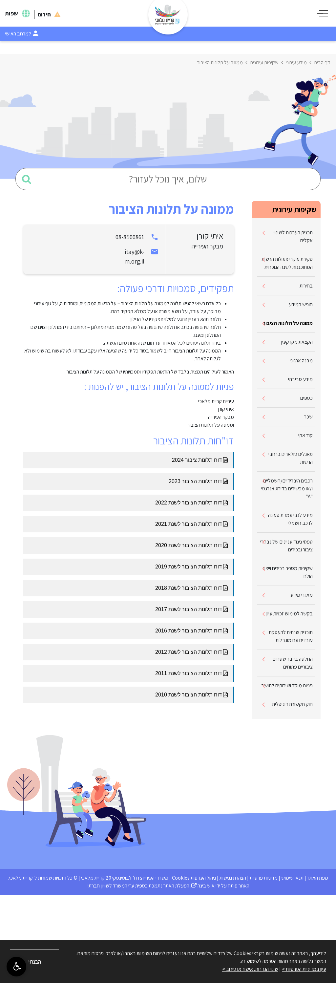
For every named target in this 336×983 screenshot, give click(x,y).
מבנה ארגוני (301, 360)
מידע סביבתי (300, 379)
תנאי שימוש (292, 877)
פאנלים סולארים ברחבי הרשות (290, 458)
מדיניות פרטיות (264, 877)
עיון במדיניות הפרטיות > (304, 969)
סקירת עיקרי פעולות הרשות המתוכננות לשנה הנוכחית (287, 263)
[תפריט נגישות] (16, 966)
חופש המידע (301, 304)
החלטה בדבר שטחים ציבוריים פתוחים (293, 662)
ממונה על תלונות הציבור (288, 323)
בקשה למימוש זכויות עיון (289, 613)
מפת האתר (317, 877)
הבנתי (34, 961)
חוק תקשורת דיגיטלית (292, 704)
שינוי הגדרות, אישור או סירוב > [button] (250, 969)
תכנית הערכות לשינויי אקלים (293, 236)
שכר (308, 416)
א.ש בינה (203, 885)
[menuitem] (286, 237)
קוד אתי (305, 435)
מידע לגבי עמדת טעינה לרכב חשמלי (290, 519)
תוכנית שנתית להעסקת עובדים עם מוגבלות (291, 636)
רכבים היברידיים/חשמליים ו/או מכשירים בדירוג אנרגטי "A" (287, 488)
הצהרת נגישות (233, 877)
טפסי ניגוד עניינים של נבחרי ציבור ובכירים (286, 545)
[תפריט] (322, 13)
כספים (306, 398)
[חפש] (26, 179)
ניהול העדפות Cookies (194, 877)
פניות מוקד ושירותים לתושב (287, 685)
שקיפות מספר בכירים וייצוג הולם (287, 572)
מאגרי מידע (301, 594)
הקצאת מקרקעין (297, 341)
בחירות (306, 285)
